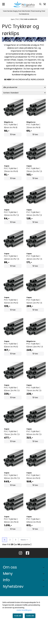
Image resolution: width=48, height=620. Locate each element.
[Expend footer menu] (44, 574)
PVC (17, 19)
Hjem (13, 19)
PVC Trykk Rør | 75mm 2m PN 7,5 (12, 433)
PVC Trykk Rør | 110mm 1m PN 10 (33, 477)
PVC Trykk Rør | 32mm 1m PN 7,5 (11, 214)
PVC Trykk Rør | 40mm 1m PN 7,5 (11, 257)
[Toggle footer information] (44, 567)
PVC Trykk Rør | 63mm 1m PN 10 (11, 345)
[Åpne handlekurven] (44, 4)
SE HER (7, 79)
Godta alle (30, 616)
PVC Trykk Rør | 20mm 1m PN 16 (33, 126)
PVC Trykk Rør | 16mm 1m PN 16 (11, 126)
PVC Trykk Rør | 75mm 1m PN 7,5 (33, 389)
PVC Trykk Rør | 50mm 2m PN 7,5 (34, 301)
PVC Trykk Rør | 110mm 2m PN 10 (11, 520)
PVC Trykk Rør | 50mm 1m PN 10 (11, 301)
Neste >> (24, 539)
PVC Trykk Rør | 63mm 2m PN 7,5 (12, 389)
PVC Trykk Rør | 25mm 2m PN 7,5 (34, 170)
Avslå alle (17, 616)
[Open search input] (40, 4)
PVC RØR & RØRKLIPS (29, 19)
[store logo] (24, 4)
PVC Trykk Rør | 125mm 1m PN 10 (33, 520)
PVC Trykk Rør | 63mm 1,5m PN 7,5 (34, 345)
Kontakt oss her (23, 62)
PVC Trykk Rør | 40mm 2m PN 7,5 (34, 257)
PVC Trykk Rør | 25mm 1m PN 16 (11, 170)
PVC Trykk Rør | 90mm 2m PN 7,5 (12, 477)
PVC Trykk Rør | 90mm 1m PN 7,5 (33, 433)
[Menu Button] (3, 4)
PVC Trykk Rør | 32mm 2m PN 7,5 (34, 214)
